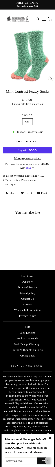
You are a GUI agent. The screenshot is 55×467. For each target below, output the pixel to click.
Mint (27, 121)
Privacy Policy (27, 315)
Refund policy (27, 293)
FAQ (27, 327)
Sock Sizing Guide (27, 338)
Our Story (27, 281)
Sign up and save (26, 366)
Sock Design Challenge (27, 344)
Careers (27, 304)
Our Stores (27, 276)
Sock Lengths (27, 332)
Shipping (15, 104)
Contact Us (27, 298)
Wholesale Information (27, 310)
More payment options (27, 158)
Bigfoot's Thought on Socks (27, 349)
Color (27, 115)
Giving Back (27, 355)
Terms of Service (27, 287)
